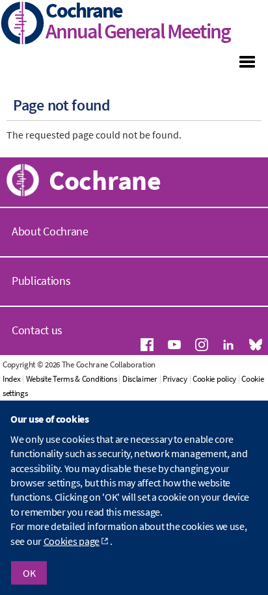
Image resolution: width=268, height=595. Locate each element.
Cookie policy (214, 378)
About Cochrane (50, 231)
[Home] (23, 24)
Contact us (37, 330)
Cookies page (72, 541)
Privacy (175, 378)
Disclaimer (139, 378)
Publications (41, 280)
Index (12, 378)
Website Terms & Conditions (71, 378)
